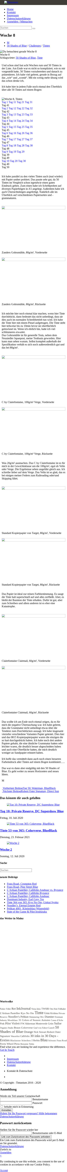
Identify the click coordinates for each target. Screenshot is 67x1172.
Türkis (31, 1044)
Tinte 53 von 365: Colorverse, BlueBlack (28, 830)
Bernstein (24, 1044)
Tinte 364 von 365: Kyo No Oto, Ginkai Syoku (32, 902)
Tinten (46, 45)
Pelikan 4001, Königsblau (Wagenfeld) (28, 908)
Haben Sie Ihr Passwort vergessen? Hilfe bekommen (28, 1113)
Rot (14, 1008)
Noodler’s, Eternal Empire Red (24, 905)
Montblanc (13, 1020)
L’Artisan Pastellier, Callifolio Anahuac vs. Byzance (35, 890)
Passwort (37, 1102)
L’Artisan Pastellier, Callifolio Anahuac (28, 896)
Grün (50, 1023)
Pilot (8, 1023)
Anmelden (6, 1110)
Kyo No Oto (27, 1013)
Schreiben (26, 1040)
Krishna (54, 1013)
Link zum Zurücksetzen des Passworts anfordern (25, 1137)
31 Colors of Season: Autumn (34, 1020)
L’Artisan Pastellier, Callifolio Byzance (28, 893)
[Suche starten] (33, 28)
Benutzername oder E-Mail (47, 1133)
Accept (4, 1170)
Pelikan (24, 1016)
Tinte (40, 57)
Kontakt (11, 12)
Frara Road (62, 1040)
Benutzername (40, 1099)
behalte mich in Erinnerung (18, 1106)
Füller (8, 1009)
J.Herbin (35, 1040)
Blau (44, 1040)
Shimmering (34, 1017)
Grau (47, 1013)
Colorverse (27, 1027)
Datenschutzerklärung (19, 18)
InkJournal (23, 1008)
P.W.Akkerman (27, 1023)
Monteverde (41, 1023)
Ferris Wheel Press (10, 1043)
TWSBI (45, 1009)
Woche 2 (6, 849)
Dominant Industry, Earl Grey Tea (25, 899)
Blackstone (15, 1040)
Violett (16, 1023)
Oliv (42, 1017)
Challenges (35, 45)
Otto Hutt (53, 1009)
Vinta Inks (36, 1009)
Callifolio (25, 1036)
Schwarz (52, 1040)
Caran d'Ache (57, 1020)
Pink (2, 1023)
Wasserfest (15, 1036)
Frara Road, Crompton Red (22, 883)
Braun (17, 1027)
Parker (2, 1009)
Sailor (58, 1023)
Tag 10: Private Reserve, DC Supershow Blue (32, 811)
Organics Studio (6, 1028)
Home (10, 9)
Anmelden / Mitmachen (19, 21)
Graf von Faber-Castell (44, 1027)
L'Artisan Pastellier (10, 1013)
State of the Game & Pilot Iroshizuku (27, 911)
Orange (28, 1032)
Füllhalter (62, 1009)
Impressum (13, 15)
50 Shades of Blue (17, 45)
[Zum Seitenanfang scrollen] (8, 1076)
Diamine (49, 1016)
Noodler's (14, 1016)
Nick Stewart (40, 1032)
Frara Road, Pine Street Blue (22, 886)
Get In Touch (7, 1049)
